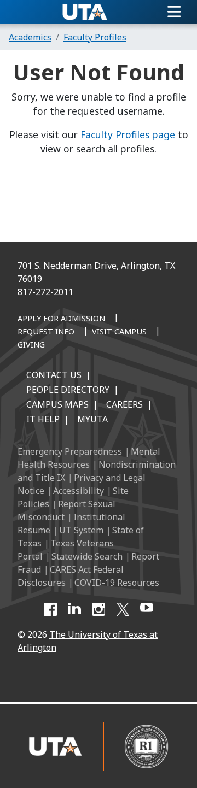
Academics (30, 37)
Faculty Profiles (94, 37)
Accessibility (78, 491)
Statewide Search (87, 556)
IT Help (43, 419)
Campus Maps (57, 404)
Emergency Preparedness (70, 451)
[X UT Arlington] (122, 609)
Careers (124, 404)
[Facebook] (50, 609)
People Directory (67, 390)
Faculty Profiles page (127, 134)
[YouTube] (146, 609)
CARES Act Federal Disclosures (71, 576)
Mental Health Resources (89, 458)
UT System (81, 530)
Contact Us (54, 375)
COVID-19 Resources (116, 583)
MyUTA (92, 419)
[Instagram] (98, 609)
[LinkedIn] (74, 609)
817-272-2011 (45, 292)
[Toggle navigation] (174, 12)
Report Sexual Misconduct (66, 510)
